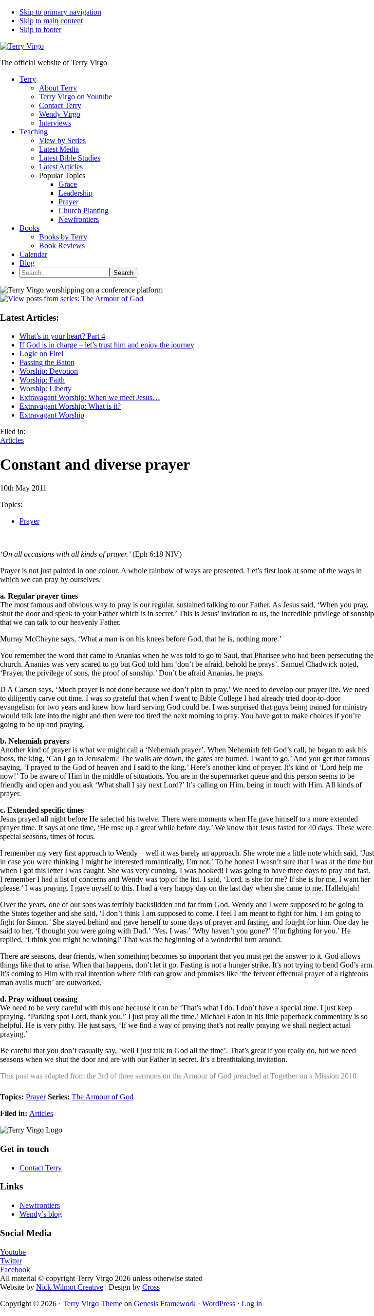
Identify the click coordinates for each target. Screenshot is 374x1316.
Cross (151, 1287)
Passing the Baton (47, 362)
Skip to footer (40, 29)
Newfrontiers (39, 1205)
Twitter (11, 1261)
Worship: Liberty (45, 388)
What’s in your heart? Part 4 (62, 336)
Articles (12, 440)
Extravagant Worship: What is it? (70, 406)
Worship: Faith (42, 380)
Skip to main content (51, 21)
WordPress (218, 1303)
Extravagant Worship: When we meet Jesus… (89, 397)
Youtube (13, 1252)
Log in (252, 1303)
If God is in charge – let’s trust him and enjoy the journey (106, 345)
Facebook (15, 1269)
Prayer (29, 521)
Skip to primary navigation (60, 12)
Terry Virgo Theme (92, 1303)
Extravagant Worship (51, 415)
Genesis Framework (165, 1303)
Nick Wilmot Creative (69, 1287)
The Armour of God (102, 1097)
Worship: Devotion (48, 371)
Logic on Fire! (41, 353)
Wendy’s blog (40, 1214)
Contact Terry (40, 1168)
